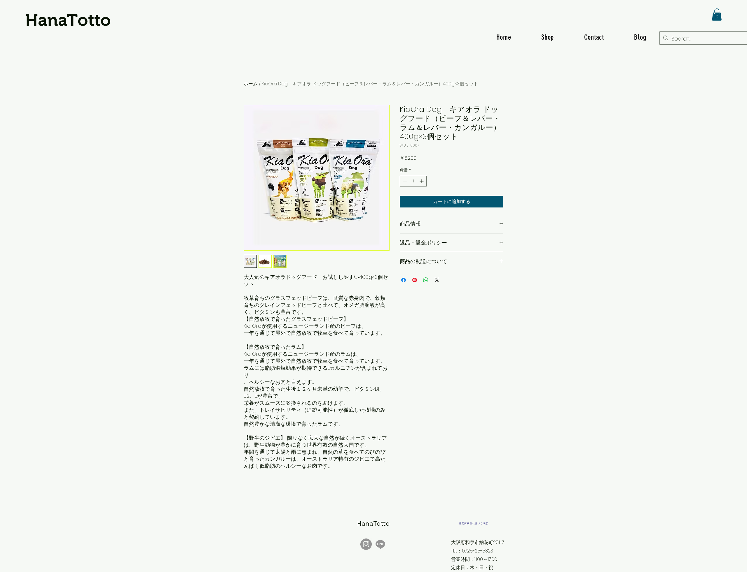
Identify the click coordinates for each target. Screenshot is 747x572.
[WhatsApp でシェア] (425, 280)
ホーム (251, 83)
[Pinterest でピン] (414, 280)
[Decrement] (404, 181)
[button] (717, 14)
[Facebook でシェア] (403, 280)
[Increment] (422, 181)
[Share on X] (436, 280)
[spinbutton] (413, 181)
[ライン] (380, 544)
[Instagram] (366, 544)
